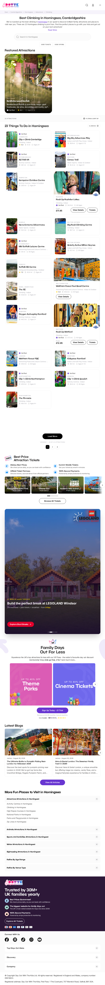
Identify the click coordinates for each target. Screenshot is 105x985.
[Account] (93, 5)
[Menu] (100, 5)
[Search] (87, 5)
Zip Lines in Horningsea (16, 822)
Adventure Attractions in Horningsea (23, 799)
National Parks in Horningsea (19, 814)
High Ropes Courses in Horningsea (21, 811)
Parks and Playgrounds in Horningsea (22, 818)
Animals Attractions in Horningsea (22, 829)
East (6, 12)
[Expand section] (96, 829)
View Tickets (46, 44)
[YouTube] (40, 940)
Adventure (39, 12)
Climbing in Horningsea (16, 807)
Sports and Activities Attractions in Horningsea (27, 837)
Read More (52, 30)
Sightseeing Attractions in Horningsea (23, 852)
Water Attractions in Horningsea (21, 844)
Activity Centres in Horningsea (19, 804)
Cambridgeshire (16, 12)
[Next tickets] (102, 485)
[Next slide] (95, 684)
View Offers (59, 44)
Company (11, 966)
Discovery (11, 957)
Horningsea (29, 12)
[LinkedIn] (15, 940)
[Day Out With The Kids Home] (10, 5)
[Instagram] (31, 940)
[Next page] (57, 447)
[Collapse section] (96, 799)
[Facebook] (7, 940)
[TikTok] (23, 940)
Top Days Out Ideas (15, 948)
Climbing (49, 12)
